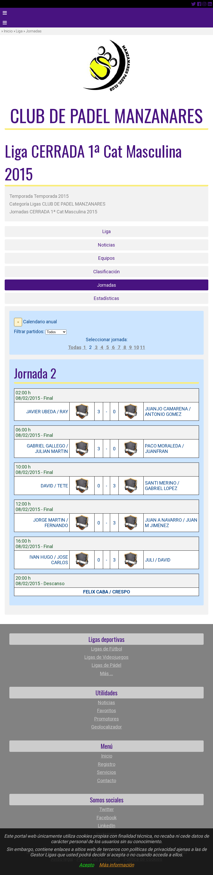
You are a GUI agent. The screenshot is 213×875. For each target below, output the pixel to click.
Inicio (8, 31)
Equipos (106, 258)
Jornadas (34, 31)
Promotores (106, 719)
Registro (106, 764)
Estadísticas (106, 298)
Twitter (106, 809)
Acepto (86, 864)
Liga (19, 31)
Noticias (106, 245)
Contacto (106, 780)
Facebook (107, 817)
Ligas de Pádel (106, 665)
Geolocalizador (106, 727)
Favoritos (106, 710)
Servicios (106, 772)
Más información (116, 864)
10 (136, 347)
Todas (74, 347)
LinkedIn (106, 825)
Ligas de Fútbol (106, 649)
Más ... (106, 673)
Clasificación (106, 271)
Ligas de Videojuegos (106, 657)
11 (142, 347)
